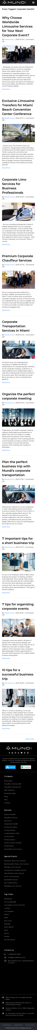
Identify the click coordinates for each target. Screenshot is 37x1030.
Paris (6, 930)
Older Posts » (30, 739)
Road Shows (9, 846)
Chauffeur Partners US (12, 787)
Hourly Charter (9, 830)
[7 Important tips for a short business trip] (18, 562)
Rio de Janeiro (9, 940)
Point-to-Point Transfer (13, 843)
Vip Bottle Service (11, 880)
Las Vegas (8, 905)
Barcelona (8, 899)
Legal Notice (18, 1025)
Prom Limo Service (11, 876)
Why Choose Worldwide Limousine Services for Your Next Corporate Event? (17, 26)
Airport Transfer (10, 814)
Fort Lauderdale (10, 902)
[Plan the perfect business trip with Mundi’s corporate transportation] (18, 494)
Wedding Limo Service (12, 886)
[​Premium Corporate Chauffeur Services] (18, 279)
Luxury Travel (9, 836)
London (7, 908)
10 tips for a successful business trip (17, 674)
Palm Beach (8, 927)
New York (8, 921)
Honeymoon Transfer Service (15, 870)
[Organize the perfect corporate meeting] (18, 417)
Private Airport (9, 840)
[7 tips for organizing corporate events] (18, 628)
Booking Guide (10, 793)
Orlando (7, 924)
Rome (6, 933)
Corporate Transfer (11, 824)
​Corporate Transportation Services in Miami (16, 326)
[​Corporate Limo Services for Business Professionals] (18, 211)
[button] (9, 753)
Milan (6, 917)
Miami (6, 914)
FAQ (6, 799)
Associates (8, 781)
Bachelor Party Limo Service (15, 861)
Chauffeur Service (10, 818)
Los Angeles (9, 911)
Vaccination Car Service (13, 849)
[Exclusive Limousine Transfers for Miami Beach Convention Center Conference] (18, 133)
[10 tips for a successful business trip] (18, 698)
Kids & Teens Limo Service (14, 873)
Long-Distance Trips (12, 833)
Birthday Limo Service (12, 867)
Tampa (6, 936)
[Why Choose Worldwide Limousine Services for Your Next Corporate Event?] (18, 54)
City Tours (7, 821)
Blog (6, 796)
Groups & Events (10, 827)
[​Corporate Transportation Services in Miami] (18, 349)
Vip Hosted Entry (10, 883)
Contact (7, 803)
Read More (6, 89)
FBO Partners (9, 790)
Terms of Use (6, 1025)
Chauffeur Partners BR (12, 784)
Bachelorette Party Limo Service (16, 864)
